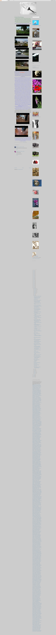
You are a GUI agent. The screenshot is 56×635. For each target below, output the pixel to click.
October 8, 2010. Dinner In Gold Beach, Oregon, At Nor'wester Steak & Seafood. (37, 509)
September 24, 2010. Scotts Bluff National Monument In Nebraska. (36, 438)
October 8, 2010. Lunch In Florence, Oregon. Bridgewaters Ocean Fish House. (37, 506)
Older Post (30, 167)
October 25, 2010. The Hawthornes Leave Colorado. (37, 580)
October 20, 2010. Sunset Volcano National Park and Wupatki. (36, 564)
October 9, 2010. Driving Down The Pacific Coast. (37, 513)
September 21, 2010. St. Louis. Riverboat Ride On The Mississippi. (37, 421)
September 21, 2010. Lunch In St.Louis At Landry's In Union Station (37, 422)
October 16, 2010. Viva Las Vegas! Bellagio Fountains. (37, 544)
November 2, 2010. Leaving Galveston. (37, 593)
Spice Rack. (35, 361)
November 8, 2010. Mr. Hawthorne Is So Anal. (37, 606)
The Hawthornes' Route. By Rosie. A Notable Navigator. (37, 631)
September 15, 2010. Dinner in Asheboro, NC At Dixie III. (36, 389)
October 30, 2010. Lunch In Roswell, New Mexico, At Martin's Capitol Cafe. (37, 587)
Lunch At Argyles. (36, 358)
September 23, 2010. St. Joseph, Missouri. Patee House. (37, 429)
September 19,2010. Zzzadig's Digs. (36, 412)
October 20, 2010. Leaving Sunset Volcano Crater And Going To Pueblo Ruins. (37, 562)
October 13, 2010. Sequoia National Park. (36, 534)
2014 (34, 283)
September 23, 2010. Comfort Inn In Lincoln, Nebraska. (37, 432)
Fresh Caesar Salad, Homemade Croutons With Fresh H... (37, 309)
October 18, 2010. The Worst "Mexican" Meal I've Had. (37, 554)
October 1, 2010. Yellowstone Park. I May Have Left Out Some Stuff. (37, 489)
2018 (34, 279)
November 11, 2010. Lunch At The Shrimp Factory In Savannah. (37, 621)
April (34, 370)
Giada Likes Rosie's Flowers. (37, 355)
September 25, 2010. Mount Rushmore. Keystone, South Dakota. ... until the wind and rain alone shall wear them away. (37, 449)
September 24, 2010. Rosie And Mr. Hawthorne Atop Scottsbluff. (36, 442)
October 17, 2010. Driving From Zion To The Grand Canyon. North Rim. (37, 550)
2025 (34, 271)
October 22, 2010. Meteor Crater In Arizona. (37, 568)
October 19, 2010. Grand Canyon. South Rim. (37, 556)
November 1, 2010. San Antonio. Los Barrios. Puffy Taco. (37, 591)
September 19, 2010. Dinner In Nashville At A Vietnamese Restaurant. (37, 411)
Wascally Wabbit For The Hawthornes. (36, 360)
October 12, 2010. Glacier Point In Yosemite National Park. (37, 527)
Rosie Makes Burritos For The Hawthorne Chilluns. (37, 324)
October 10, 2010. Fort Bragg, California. (36, 516)
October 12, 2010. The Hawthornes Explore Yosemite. (36, 525)
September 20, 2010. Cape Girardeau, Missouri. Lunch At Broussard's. (37, 416)
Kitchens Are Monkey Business (28, 4)
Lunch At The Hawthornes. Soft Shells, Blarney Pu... (37, 348)
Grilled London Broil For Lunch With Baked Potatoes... (37, 321)
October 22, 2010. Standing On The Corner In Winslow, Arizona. (36, 570)
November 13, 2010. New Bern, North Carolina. (37, 627)
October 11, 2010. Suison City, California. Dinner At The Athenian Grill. (37, 520)
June (34, 295)
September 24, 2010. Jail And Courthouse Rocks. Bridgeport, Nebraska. (37, 446)
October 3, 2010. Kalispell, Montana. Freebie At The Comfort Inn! (37, 495)
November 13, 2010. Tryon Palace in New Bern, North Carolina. (37, 625)
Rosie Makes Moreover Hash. (37, 319)
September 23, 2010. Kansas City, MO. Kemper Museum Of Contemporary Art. (37, 426)
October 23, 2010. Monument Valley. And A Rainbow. (37, 574)
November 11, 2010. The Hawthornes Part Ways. (37, 615)
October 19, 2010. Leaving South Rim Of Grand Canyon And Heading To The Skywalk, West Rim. (37, 558)
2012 (34, 285)
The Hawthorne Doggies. (36, 364)
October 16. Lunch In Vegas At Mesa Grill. (37, 542)
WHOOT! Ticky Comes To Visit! (37, 354)
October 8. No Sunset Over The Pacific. (37, 510)
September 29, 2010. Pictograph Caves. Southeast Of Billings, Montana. (37, 469)
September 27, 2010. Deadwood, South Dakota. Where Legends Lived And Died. (37, 459)
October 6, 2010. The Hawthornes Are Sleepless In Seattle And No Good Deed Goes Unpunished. (37, 500)
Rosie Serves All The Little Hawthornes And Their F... (37, 301)
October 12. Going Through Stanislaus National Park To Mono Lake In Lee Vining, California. (37, 523)
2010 (34, 287)
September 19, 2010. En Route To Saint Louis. (37, 413)
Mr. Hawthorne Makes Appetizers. (37, 300)
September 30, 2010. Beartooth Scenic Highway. (37, 472)
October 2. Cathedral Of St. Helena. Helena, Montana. (37, 492)
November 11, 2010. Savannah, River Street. (37, 618)
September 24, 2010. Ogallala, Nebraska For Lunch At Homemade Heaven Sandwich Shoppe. (37, 435)
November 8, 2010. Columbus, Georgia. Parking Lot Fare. (37, 598)
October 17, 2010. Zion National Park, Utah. (36, 549)
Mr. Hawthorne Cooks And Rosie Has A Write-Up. (37, 312)
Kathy (17, 146)
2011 (34, 286)
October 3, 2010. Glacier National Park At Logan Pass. (37, 497)
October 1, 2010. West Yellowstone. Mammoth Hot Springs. (36, 484)
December (35, 288)
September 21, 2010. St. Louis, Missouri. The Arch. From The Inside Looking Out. (37, 419)
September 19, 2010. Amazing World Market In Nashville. (37, 406)
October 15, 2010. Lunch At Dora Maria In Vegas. (37, 541)
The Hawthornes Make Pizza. (37, 362)
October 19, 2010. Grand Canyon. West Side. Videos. (36, 560)
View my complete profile (36, 258)
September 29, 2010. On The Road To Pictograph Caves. (37, 467)
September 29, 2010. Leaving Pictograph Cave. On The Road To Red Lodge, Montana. (37, 471)
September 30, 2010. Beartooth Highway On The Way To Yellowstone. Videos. (37, 473)
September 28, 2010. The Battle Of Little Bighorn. (37, 464)
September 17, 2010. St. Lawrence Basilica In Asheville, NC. (37, 394)
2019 (34, 278)
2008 (34, 375)
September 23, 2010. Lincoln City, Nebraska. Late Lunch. (37, 431)
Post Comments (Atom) (20, 169)
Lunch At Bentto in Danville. (37, 329)
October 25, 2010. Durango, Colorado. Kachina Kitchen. (37, 579)
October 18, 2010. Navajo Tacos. (37, 554)
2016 (34, 281)
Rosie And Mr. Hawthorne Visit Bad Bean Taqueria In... (37, 357)
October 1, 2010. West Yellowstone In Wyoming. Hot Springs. (37, 485)
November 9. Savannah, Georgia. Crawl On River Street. (36, 610)
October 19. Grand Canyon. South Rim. (37, 557)
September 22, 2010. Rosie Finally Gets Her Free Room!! (37, 424)
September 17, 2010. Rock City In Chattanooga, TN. (37, 401)
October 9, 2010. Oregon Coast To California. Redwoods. (36, 512)
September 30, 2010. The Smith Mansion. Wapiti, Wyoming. (37, 477)
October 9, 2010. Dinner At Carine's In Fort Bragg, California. (37, 515)
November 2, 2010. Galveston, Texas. (37, 592)
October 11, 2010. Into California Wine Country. (37, 517)
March (35, 371)
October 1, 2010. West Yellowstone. (36, 482)
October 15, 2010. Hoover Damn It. (36, 537)
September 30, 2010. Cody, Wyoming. (37, 478)
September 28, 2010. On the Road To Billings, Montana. (37, 465)
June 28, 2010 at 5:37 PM (21, 151)
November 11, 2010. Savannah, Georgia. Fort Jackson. (37, 611)
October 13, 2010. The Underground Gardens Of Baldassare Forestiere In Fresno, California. (36, 529)
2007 (34, 376)
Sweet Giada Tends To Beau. (37, 343)
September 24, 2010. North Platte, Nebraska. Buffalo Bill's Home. (37, 433)
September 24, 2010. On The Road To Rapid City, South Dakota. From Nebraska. (37, 447)
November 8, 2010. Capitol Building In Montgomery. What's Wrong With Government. (37, 601)
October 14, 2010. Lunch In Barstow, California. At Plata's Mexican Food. (37, 536)
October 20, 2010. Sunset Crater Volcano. (37, 561)
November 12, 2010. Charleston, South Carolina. (36, 624)
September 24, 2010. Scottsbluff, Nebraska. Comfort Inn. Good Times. (37, 441)
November (35, 289)
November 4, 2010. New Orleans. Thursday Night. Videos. (36, 596)
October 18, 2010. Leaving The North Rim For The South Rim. (37, 552)
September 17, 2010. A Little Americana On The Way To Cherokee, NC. (37, 396)
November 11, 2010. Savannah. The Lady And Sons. (37, 615)
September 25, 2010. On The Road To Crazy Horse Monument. (37, 451)
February (35, 372)
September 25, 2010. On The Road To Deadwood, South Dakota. (37, 454)
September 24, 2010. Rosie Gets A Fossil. (37, 443)
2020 (34, 277)
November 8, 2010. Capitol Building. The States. (37, 603)
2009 (34, 374)
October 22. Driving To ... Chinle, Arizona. (37, 570)
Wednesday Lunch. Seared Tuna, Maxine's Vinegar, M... (37, 341)
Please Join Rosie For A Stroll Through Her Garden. (37, 367)
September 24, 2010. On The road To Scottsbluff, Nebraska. (37, 437)
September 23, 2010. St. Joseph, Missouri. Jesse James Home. (36, 428)
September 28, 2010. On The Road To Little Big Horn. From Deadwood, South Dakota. (37, 463)
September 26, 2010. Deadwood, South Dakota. (36, 458)
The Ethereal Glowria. (36, 310)
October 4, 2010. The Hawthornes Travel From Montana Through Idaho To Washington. (37, 499)
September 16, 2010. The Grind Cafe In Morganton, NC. (37, 392)
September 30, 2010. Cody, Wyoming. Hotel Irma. (37, 477)
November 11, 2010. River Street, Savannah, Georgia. (36, 620)
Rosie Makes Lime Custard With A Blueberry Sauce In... (37, 316)
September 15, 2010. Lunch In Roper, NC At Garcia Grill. (37, 388)
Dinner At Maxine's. (36, 332)
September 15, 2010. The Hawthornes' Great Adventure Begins (37, 384)
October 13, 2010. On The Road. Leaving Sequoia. (37, 534)
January (35, 373)
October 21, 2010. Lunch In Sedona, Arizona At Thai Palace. (37, 567)
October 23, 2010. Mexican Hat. (37, 574)
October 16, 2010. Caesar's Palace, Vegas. (36, 542)
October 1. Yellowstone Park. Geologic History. (37, 481)
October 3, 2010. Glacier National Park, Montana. (36, 496)
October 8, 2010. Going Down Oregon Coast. (37, 505)
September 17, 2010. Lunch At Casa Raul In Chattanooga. (36, 404)
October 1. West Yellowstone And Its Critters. (36, 481)
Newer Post (15, 167)
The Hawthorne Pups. (36, 351)
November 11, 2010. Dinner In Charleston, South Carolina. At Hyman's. (37, 623)
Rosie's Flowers (35, 363)
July (34, 294)
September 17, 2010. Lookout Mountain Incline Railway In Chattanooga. (37, 403)
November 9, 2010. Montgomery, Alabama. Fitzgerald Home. (37, 607)
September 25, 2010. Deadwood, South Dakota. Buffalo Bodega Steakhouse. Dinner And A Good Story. (36, 456)
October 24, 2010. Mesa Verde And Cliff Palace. (37, 577)
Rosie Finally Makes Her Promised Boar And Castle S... (37, 306)
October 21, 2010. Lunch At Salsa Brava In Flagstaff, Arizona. (37, 565)
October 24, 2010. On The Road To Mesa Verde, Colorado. (37, 576)
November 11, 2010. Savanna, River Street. (37, 618)
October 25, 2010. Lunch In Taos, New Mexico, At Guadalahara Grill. (37, 583)
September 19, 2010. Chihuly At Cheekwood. (36, 410)
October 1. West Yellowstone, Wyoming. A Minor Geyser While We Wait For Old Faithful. (37, 487)
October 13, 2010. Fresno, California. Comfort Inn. (37, 528)
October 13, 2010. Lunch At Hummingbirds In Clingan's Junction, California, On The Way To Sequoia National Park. (37, 532)
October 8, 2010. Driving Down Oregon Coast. (37, 507)
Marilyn (17, 151)
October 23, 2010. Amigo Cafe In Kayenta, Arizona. (37, 572)
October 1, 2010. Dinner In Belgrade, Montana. (37, 490)
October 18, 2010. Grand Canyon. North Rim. (37, 551)
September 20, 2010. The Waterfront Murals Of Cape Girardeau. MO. (37, 415)
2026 (34, 270)
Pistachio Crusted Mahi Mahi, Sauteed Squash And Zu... (37, 346)
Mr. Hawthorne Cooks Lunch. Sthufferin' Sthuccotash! (37, 297)
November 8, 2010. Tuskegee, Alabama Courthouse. (37, 609)
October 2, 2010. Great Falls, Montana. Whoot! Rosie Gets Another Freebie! (37, 493)
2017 (34, 280)
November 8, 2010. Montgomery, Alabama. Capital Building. (36, 600)
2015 (34, 282)
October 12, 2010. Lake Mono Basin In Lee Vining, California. (37, 524)
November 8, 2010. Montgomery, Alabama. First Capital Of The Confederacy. (37, 605)
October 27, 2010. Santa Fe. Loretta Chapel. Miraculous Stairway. (37, 586)
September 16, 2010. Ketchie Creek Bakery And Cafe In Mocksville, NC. (37, 390)
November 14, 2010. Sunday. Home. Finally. (36, 630)
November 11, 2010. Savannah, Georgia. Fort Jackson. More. (37, 613)
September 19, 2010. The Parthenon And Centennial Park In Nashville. (36, 407)
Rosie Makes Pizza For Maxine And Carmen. (37, 328)
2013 (34, 284)
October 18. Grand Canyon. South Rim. (37, 555)
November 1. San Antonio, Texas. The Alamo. (36, 590)
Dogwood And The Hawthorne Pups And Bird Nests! (37, 340)
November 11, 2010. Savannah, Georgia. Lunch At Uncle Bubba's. (37, 617)
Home (23, 167)
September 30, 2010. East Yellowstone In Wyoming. (37, 474)
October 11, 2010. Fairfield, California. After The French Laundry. (37, 519)
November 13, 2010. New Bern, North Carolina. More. (37, 628)
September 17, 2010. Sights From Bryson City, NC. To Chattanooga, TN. (37, 399)
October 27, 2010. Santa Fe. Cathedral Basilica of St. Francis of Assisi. (36, 584)
